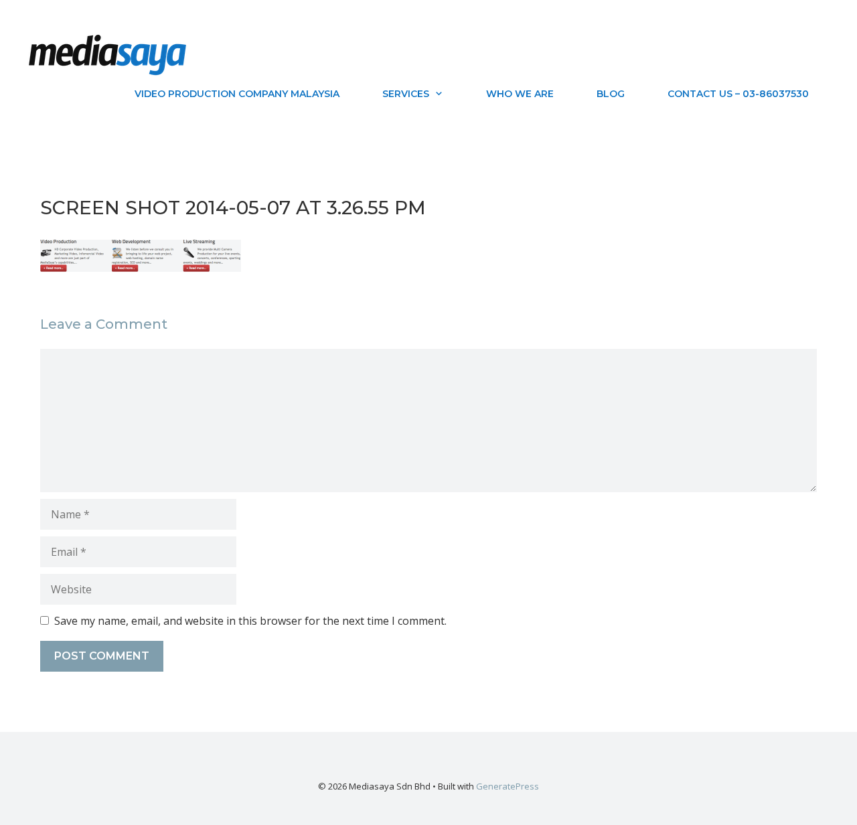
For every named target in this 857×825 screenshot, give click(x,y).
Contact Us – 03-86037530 (738, 94)
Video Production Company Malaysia (237, 94)
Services (405, 94)
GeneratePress (507, 786)
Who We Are (520, 94)
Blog (611, 94)
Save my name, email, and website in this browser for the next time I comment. (250, 620)
